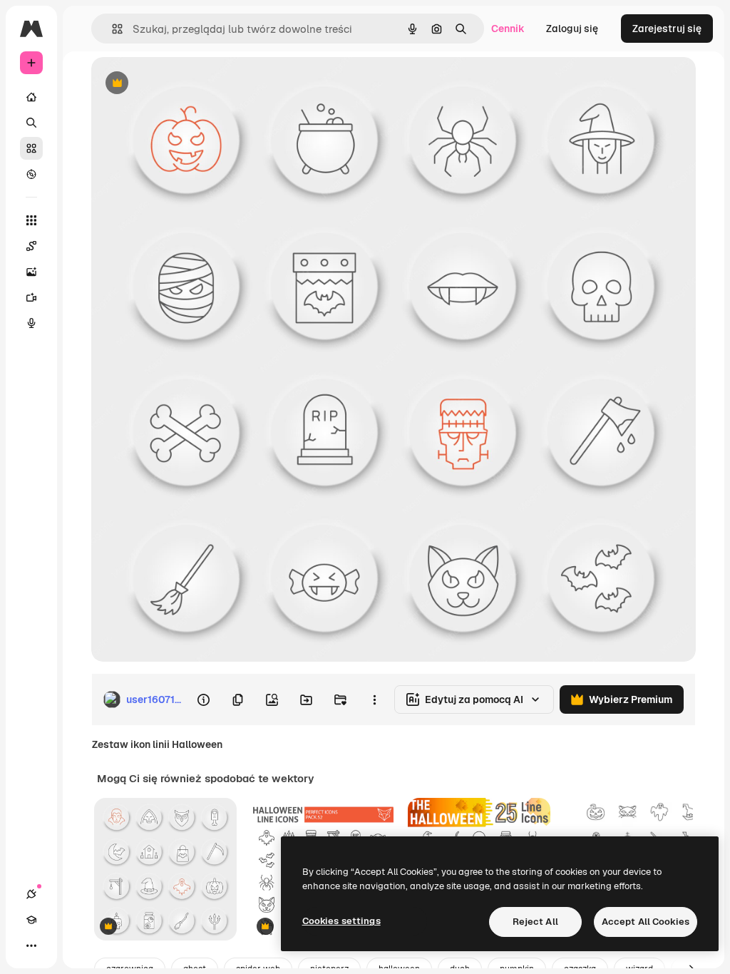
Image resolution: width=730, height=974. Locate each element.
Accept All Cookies (645, 922)
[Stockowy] (31, 148)
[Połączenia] (31, 894)
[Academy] (31, 919)
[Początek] (31, 97)
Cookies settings (341, 921)
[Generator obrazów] (31, 271)
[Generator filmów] (31, 297)
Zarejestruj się (666, 28)
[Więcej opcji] (374, 699)
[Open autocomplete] (111, 29)
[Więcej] (31, 945)
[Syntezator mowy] (31, 323)
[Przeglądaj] (31, 174)
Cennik (508, 28)
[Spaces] (31, 246)
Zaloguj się (572, 28)
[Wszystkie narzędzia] (31, 220)
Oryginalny (190, 84)
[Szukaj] (31, 122)
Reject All (535, 922)
